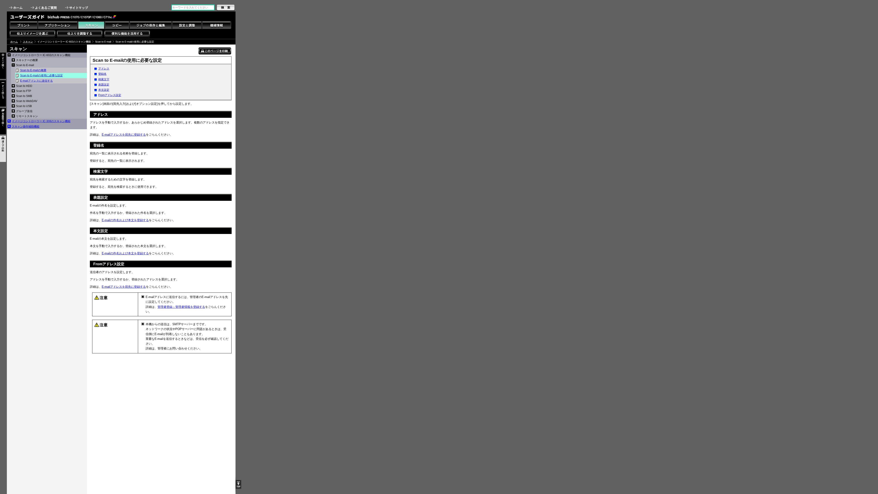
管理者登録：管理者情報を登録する (181, 307)
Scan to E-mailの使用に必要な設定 (41, 75)
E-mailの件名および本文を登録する (125, 220)
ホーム (16, 7)
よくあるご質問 (44, 7)
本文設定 (103, 89)
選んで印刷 (3, 149)
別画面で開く (3, 121)
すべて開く (3, 66)
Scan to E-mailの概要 (33, 70)
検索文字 (103, 79)
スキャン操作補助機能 (25, 126)
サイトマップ (77, 7)
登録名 (102, 73)
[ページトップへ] (238, 484)
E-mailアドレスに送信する (36, 80)
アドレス (103, 68)
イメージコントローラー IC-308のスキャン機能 (41, 121)
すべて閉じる (3, 93)
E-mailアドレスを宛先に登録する (124, 134)
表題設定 (103, 84)
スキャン (28, 41)
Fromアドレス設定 (109, 95)
